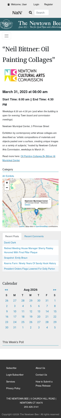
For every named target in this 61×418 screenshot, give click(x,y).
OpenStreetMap (41, 226)
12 (30, 311)
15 (55, 311)
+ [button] (7, 183)
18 (22, 316)
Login (36, 4)
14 (47, 311)
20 (38, 316)
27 (14, 300)
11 (22, 311)
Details (27, 204)
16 (6, 316)
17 (14, 316)
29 (30, 300)
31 (47, 300)
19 (30, 316)
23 (6, 322)
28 (22, 300)
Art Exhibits (8, 176)
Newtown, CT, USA (16, 13)
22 (55, 316)
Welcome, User (19, 4)
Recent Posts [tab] (12, 236)
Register (48, 4)
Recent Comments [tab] (34, 236)
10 (14, 311)
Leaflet (21, 226)
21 (47, 316)
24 (14, 322)
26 (6, 300)
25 (22, 322)
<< (6, 290)
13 (38, 311)
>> (54, 290)
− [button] (7, 188)
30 (38, 300)
